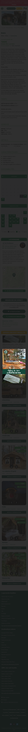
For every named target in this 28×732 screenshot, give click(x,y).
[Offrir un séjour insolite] (14, 378)
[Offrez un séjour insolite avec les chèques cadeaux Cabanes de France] (14, 365)
